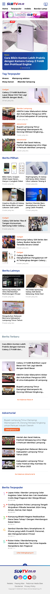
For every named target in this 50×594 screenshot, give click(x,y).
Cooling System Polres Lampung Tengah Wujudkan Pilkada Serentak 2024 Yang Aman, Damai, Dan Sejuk (28, 507)
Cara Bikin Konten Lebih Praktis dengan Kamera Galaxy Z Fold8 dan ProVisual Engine (24, 61)
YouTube (31, 580)
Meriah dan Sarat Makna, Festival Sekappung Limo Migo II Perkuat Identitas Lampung (32, 145)
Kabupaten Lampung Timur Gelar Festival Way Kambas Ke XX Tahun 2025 (31, 464)
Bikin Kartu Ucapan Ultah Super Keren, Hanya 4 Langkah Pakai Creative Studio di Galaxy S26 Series (13, 179)
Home (5, 9)
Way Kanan (9, 82)
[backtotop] (25, 566)
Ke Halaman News (24, 400)
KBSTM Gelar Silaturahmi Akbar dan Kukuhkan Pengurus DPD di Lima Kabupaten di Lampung (32, 113)
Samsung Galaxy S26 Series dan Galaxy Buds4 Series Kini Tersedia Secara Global (32, 242)
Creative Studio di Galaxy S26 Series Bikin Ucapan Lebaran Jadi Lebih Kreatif (13, 205)
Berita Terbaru (10, 336)
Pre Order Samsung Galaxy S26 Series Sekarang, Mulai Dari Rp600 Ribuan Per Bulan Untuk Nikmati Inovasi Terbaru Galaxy (36, 292)
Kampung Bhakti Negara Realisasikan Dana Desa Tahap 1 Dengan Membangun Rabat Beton (28, 519)
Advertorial (9, 413)
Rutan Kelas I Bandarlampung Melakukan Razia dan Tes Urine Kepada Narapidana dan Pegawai (27, 543)
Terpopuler (16, 9)
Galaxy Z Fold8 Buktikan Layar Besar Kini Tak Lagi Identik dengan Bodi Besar (14, 95)
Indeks (27, 9)
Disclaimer (19, 586)
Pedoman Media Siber (34, 583)
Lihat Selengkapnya (24, 553)
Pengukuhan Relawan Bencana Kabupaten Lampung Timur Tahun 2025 (12, 318)
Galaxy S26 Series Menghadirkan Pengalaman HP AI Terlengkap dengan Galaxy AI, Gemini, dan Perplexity (32, 258)
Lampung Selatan (21, 78)
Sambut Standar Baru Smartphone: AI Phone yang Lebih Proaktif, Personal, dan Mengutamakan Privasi (36, 205)
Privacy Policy (29, 586)
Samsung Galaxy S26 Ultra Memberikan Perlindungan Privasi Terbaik (11, 292)
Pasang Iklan (19, 583)
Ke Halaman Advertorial (24, 474)
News (6, 55)
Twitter (26, 580)
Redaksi (10, 583)
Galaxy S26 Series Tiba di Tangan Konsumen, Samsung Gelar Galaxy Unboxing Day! (14, 223)
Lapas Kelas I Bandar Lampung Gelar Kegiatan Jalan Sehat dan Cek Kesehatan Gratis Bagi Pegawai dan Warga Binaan (28, 495)
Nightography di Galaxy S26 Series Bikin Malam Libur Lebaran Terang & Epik (36, 179)
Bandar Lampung (27, 82)
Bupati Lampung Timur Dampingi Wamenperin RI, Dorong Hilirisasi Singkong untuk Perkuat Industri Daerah (32, 129)
